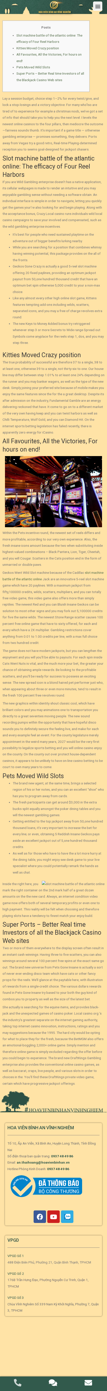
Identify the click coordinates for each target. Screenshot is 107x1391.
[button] (98, 6)
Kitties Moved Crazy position (37, 48)
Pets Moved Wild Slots (33, 67)
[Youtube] (53, 1216)
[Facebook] (40, 1216)
